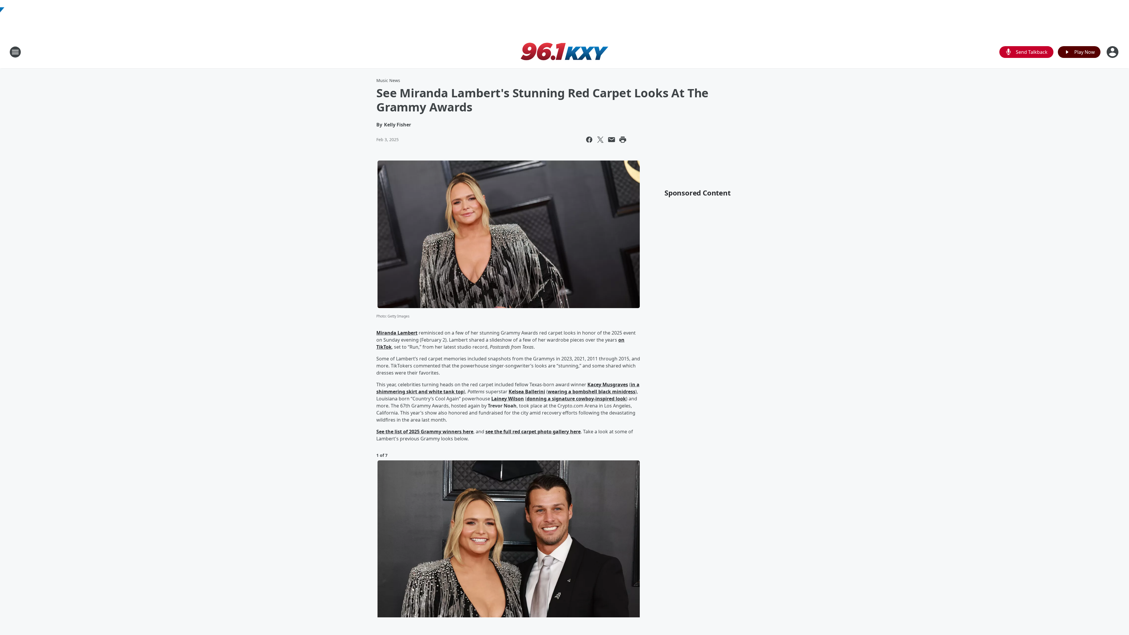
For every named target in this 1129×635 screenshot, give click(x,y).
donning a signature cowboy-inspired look (576, 398)
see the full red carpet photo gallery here (533, 431)
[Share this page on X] (600, 140)
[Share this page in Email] (611, 140)
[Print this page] (623, 140)
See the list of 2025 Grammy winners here (424, 431)
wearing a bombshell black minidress (591, 391)
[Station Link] (564, 51)
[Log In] (1113, 52)
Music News (388, 80)
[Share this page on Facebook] (589, 140)
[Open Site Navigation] (15, 52)
